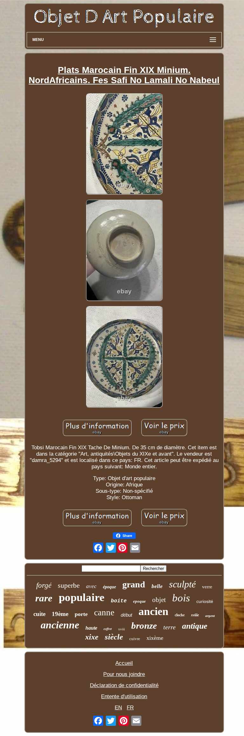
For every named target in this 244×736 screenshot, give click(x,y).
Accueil (124, 663)
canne (104, 612)
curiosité (204, 601)
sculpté (182, 584)
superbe (69, 585)
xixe (91, 637)
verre (207, 586)
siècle (114, 636)
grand (133, 584)
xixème (154, 638)
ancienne (60, 625)
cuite (39, 614)
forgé (43, 585)
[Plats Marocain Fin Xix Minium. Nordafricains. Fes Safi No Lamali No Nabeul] (124, 144)
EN (118, 708)
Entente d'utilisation (124, 696)
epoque (139, 601)
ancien (153, 611)
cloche (180, 615)
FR (130, 708)
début (126, 615)
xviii (121, 629)
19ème (60, 614)
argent (210, 616)
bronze (144, 625)
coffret (108, 628)
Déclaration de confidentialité (124, 685)
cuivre (134, 638)
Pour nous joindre (124, 674)
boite (119, 601)
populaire (82, 597)
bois (181, 598)
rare (43, 598)
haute (91, 628)
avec (91, 586)
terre (169, 627)
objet (159, 600)
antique (194, 626)
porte (81, 614)
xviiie (195, 615)
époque (109, 587)
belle (157, 586)
